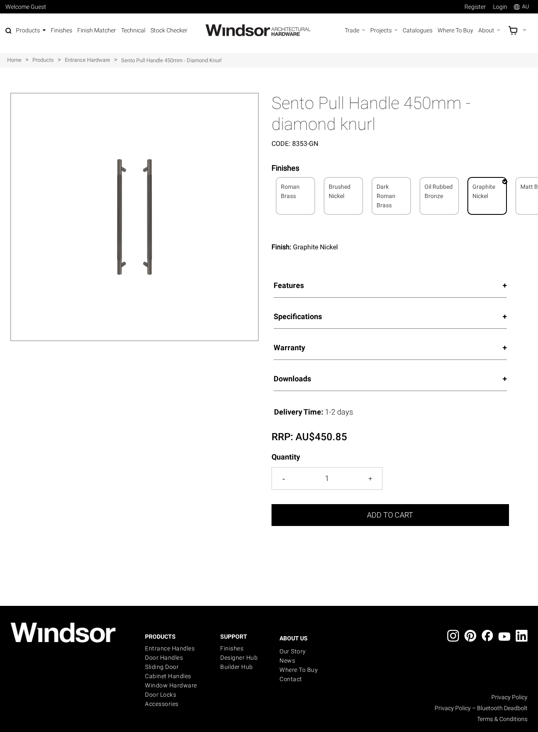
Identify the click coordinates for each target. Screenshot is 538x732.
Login (500, 6)
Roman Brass (290, 191)
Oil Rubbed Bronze (439, 191)
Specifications (298, 316)
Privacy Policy (509, 697)
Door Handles (164, 657)
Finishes (231, 648)
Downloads (292, 378)
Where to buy (299, 669)
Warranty (289, 347)
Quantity (286, 456)
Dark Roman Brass (386, 196)
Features (289, 285)
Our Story (293, 651)
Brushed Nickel (340, 191)
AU (525, 6)
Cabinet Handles (168, 676)
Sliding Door (162, 666)
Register (475, 6)
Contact (291, 679)
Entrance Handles (170, 648)
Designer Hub (239, 657)
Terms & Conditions (502, 719)
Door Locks (160, 694)
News (287, 660)
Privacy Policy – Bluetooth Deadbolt (481, 708)
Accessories (162, 703)
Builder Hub (236, 666)
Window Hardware (171, 685)
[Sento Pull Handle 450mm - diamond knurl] (134, 97)
